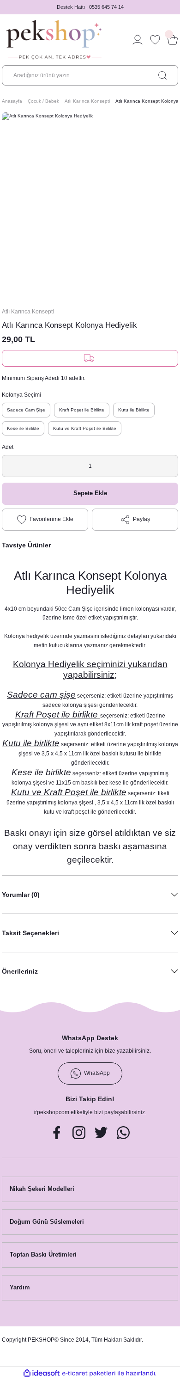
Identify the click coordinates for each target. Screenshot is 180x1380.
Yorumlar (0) (21, 894)
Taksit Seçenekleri (30, 933)
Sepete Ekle (90, 493)
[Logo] (54, 40)
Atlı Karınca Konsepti (28, 311)
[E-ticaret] (89, 1373)
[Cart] (172, 39)
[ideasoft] (41, 1373)
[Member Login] (137, 39)
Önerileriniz (20, 971)
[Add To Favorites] (45, 520)
